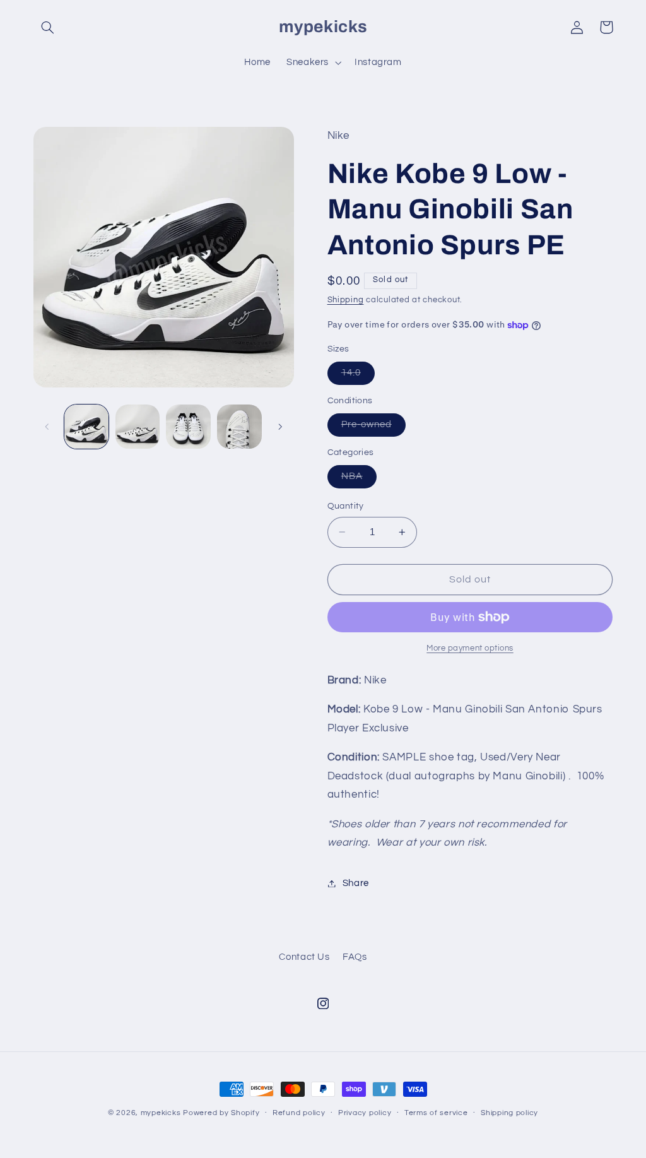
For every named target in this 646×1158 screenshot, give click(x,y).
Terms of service (436, 1112)
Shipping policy (509, 1112)
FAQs (355, 957)
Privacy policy (364, 1112)
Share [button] (356, 883)
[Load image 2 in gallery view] (137, 427)
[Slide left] (47, 426)
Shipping (345, 300)
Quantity (345, 506)
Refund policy (299, 1112)
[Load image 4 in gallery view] (239, 427)
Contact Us (304, 957)
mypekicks (161, 1112)
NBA (359, 479)
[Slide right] (280, 426)
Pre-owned (373, 428)
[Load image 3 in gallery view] (188, 427)
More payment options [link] (470, 648)
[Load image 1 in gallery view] (86, 427)
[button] (47, 27)
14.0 (358, 376)
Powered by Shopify (221, 1112)
